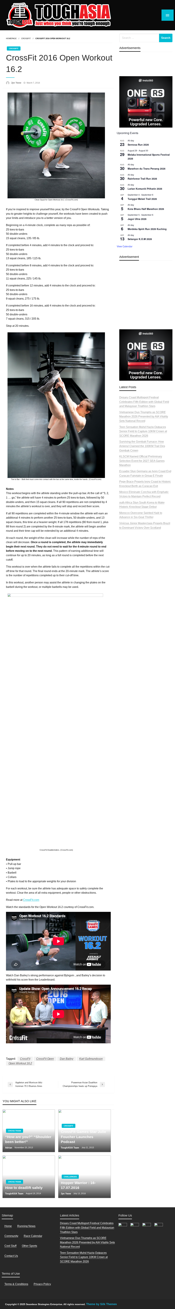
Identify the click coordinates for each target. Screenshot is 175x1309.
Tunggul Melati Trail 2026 (142, 199)
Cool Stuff (10, 1245)
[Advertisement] (145, 303)
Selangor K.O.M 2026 (140, 239)
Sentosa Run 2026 (138, 144)
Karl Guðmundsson (91, 1058)
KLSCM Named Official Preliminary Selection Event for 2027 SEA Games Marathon (142, 461)
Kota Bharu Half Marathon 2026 (146, 209)
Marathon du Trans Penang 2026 (146, 168)
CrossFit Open (45, 1058)
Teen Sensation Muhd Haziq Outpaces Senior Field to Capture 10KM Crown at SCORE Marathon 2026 (143, 431)
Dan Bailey (66, 1058)
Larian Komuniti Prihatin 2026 (145, 188)
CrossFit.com (31, 899)
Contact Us (11, 1255)
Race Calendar (33, 1236)
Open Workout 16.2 (20, 1063)
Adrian (9, 1147)
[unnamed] (145, 101)
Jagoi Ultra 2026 (137, 219)
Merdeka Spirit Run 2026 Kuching (147, 229)
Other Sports (29, 1245)
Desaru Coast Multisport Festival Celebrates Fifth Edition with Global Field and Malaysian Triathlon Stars (144, 402)
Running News (26, 1226)
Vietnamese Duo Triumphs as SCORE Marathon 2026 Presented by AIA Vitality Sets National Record (143, 416)
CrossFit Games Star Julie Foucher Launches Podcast (83, 1137)
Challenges (70, 1177)
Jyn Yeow (16, 82)
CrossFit (26, 38)
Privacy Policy (42, 1284)
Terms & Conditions (16, 1284)
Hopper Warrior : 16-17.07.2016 (78, 1185)
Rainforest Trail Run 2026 (142, 178)
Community (11, 1236)
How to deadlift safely (24, 1188)
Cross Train (14, 1131)
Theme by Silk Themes (101, 1304)
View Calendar (124, 246)
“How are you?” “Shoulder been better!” (28, 1139)
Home (8, 1226)
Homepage (11, 38)
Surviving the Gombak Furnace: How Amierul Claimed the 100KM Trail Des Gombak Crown (142, 446)
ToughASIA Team (70, 1147)
